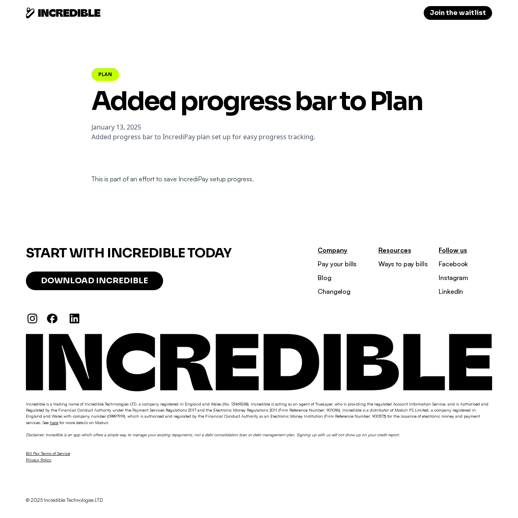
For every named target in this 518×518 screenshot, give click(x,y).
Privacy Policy (38, 459)
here (54, 422)
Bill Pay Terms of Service (48, 453)
